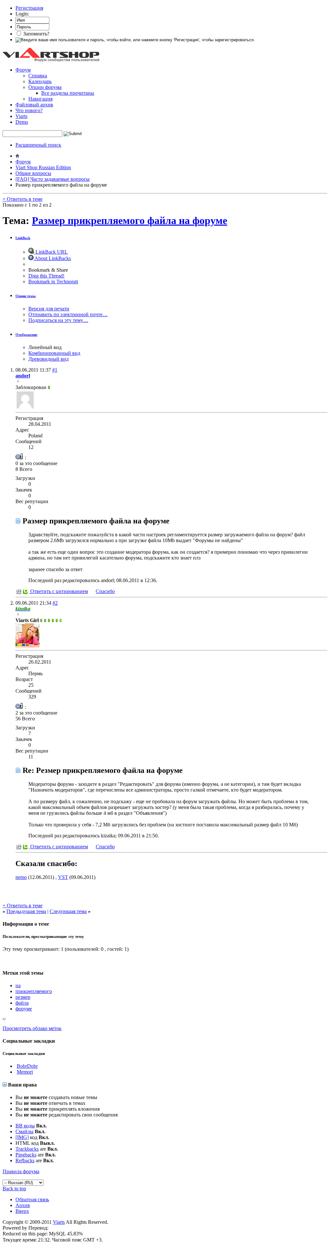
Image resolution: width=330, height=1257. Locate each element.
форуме (23, 1008)
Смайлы (24, 1131)
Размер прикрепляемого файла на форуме (129, 220)
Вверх (22, 1211)
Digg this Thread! (46, 275)
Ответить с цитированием (58, 591)
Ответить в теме (23, 199)
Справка (37, 75)
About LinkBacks (52, 258)
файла (22, 1003)
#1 (54, 370)
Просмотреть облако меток (32, 1028)
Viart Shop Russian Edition (43, 167)
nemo (21, 877)
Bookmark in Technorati (53, 281)
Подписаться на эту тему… (58, 320)
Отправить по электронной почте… (68, 314)
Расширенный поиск (38, 145)
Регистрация (29, 8)
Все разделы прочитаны (67, 93)
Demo (21, 122)
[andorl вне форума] (25, 408)
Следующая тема (68, 911)
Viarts (21, 116)
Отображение (26, 334)
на (18, 985)
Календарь (40, 81)
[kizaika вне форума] (27, 645)
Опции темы (25, 296)
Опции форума (45, 87)
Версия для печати (48, 308)
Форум (23, 70)
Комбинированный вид (54, 353)
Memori (25, 1072)
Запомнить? (35, 33)
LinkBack (22, 238)
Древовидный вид (48, 359)
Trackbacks (27, 1149)
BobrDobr (27, 1066)
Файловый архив (34, 104)
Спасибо (105, 591)
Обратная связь (32, 1199)
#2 (55, 603)
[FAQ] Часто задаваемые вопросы (52, 179)
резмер (22, 997)
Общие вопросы (33, 173)
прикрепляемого (33, 991)
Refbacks (24, 1160)
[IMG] (22, 1137)
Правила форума (21, 1171)
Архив (22, 1205)
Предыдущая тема (26, 911)
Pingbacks (25, 1154)
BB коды (25, 1125)
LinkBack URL (51, 252)
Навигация (40, 99)
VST (63, 877)
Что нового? (29, 110)
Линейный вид (45, 347)
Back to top (14, 1188)
